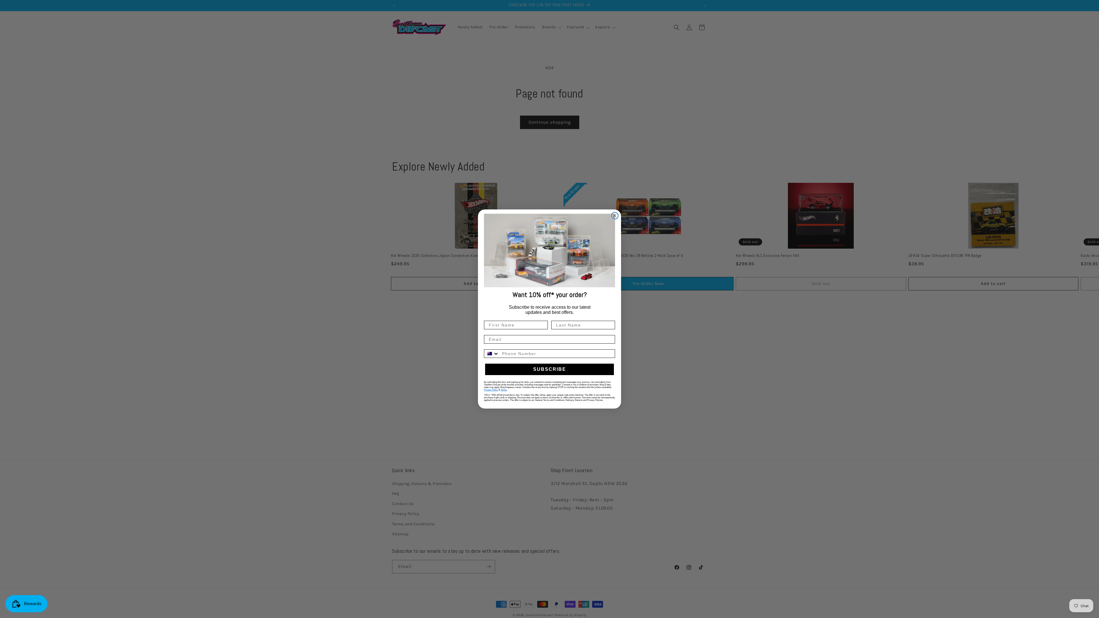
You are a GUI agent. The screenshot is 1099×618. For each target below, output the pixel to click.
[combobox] (491, 354)
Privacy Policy (491, 390)
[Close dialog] (614, 215)
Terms (504, 390)
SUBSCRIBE (549, 369)
